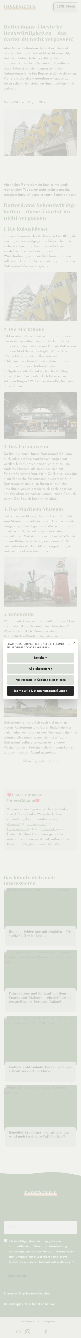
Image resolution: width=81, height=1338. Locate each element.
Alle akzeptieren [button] (40, 668)
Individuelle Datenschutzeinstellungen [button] (40, 691)
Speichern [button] (40, 657)
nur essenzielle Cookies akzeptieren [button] (41, 679)
